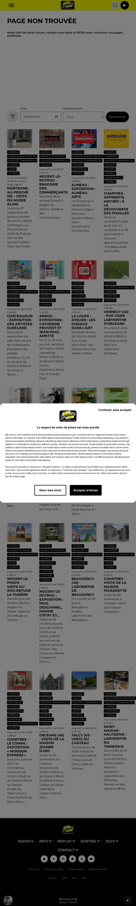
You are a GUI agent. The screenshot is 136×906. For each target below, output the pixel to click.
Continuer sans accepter (115, 410)
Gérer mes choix (50, 490)
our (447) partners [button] (22, 434)
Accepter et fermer (85, 490)
